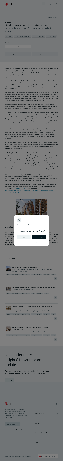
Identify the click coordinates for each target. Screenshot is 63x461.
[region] (31, 230)
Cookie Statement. (39, 231)
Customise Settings (31, 242)
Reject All (24, 237)
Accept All (39, 237)
